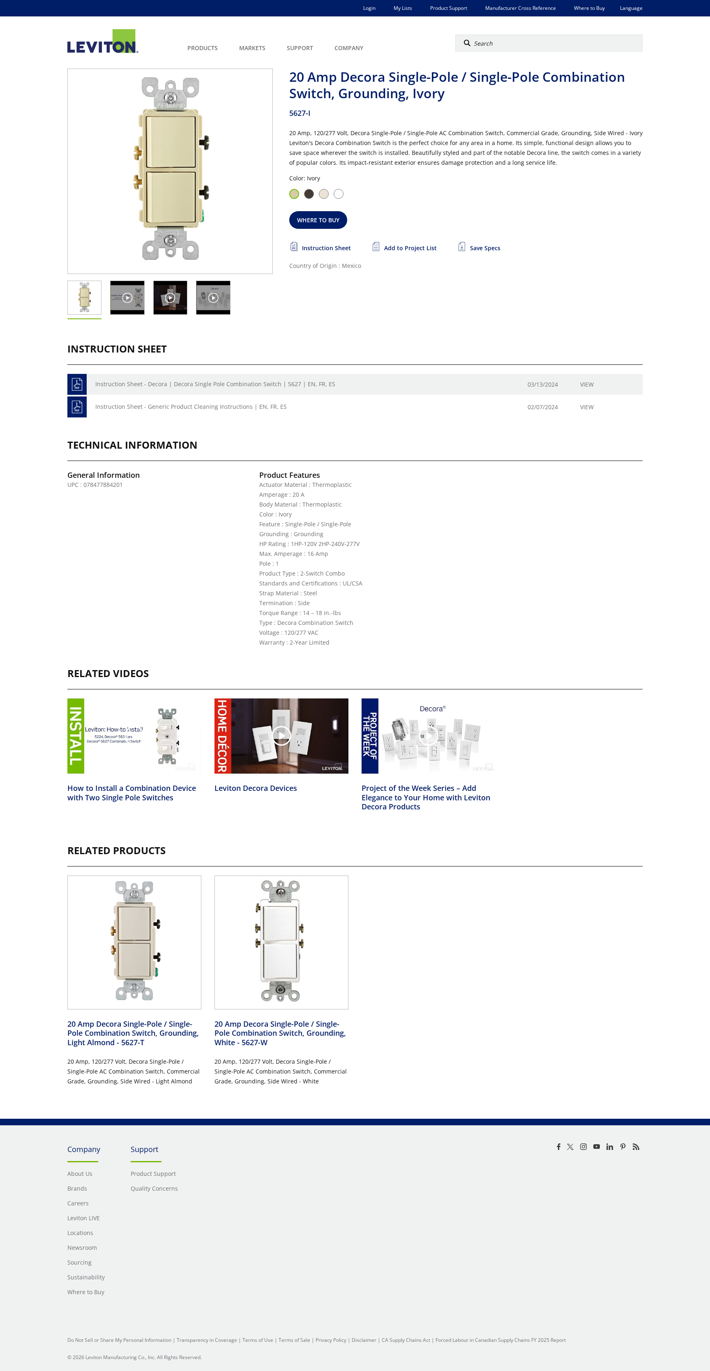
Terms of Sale (294, 1339)
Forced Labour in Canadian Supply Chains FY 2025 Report (501, 1339)
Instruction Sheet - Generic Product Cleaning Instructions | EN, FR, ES (191, 406)
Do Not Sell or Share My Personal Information (119, 1339)
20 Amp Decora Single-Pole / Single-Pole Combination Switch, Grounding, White (280, 1033)
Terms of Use (257, 1339)
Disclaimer (364, 1339)
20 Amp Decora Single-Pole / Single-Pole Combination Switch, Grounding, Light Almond (133, 1033)
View (587, 384)
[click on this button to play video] (127, 298)
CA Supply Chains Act (406, 1339)
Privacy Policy (331, 1339)
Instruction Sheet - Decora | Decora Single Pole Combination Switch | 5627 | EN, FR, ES (215, 384)
